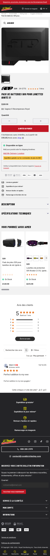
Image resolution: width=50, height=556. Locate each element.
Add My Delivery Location (13, 153)
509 (15, 89)
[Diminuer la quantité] (9, 121)
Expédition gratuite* (25, 402)
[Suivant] (46, 258)
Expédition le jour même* (25, 412)
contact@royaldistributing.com (26, 456)
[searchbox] (14, 350)
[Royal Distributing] (6, 8)
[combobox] (36, 356)
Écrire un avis (25, 339)
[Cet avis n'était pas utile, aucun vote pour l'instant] (44, 390)
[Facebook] (29, 441)
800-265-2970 (26, 449)
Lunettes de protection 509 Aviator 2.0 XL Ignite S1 (36, 269)
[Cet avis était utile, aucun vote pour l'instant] (39, 390)
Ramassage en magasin (25, 430)
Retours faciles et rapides (25, 421)
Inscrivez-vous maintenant (13, 492)
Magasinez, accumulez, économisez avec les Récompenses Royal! (25, 2)
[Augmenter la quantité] (41, 121)
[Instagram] (35, 441)
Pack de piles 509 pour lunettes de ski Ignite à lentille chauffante (11, 264)
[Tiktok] (41, 441)
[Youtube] (47, 441)
